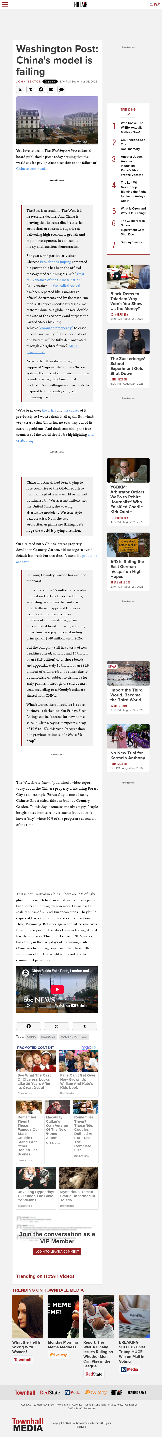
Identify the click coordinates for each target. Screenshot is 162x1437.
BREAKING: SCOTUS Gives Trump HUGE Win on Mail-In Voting (132, 1352)
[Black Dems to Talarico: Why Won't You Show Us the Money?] (128, 277)
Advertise (77, 1404)
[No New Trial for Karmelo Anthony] (128, 736)
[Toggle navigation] (5, 4)
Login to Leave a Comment (57, 1252)
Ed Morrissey (119, 314)
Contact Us (131, 1404)
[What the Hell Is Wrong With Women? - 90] (27, 1316)
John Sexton (29, 81)
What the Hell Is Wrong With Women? (26, 1347)
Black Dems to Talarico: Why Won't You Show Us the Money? (126, 301)
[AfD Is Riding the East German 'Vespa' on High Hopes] (128, 545)
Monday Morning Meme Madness (63, 1345)
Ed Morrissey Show (43, 1404)
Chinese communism (33, 168)
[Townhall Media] (27, 1424)
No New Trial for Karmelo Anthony (127, 755)
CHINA (31, 1037)
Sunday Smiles (131, 242)
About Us (26, 1404)
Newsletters (63, 1404)
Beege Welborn (120, 582)
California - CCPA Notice (81, 1408)
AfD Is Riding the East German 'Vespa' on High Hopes (127, 569)
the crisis (49, 410)
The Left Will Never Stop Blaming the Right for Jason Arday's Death (133, 192)
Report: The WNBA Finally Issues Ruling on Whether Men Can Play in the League (98, 1354)
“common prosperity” (56, 327)
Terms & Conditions (95, 1404)
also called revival (66, 285)
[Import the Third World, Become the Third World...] (128, 673)
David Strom (118, 706)
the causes (71, 410)
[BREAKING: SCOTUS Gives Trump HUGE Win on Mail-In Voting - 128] (134, 1316)
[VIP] (155, 4)
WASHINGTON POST (74, 1037)
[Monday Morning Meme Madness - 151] (63, 1316)
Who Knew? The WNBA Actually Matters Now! (132, 127)
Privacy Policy (115, 1404)
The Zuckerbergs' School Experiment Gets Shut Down (127, 366)
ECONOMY (48, 1037)
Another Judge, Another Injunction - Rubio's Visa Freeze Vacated (132, 166)
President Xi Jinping (55, 261)
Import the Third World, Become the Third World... (127, 695)
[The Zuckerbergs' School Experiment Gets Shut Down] (128, 341)
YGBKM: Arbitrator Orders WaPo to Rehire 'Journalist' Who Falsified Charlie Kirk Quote (127, 499)
